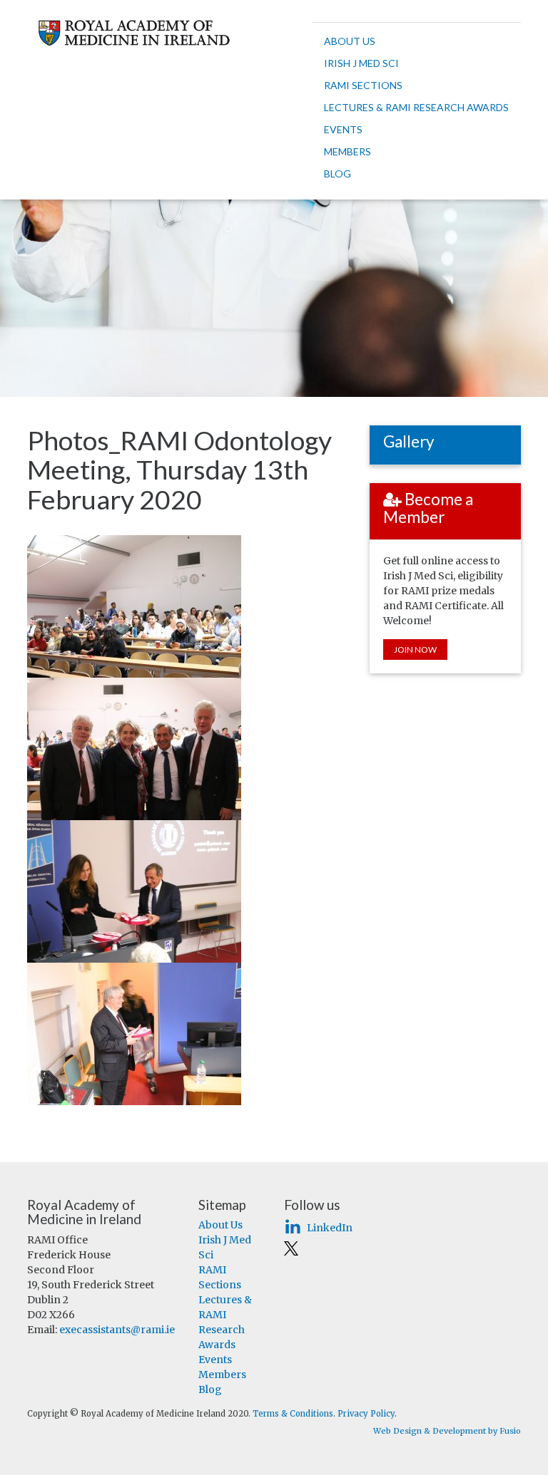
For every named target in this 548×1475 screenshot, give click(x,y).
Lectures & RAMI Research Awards (416, 107)
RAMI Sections (363, 85)
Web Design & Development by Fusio (447, 1431)
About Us (349, 41)
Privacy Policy (366, 1414)
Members (347, 151)
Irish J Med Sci (361, 63)
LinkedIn (328, 1227)
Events (343, 129)
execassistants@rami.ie (117, 1329)
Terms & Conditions (293, 1414)
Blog (337, 173)
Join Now (415, 649)
